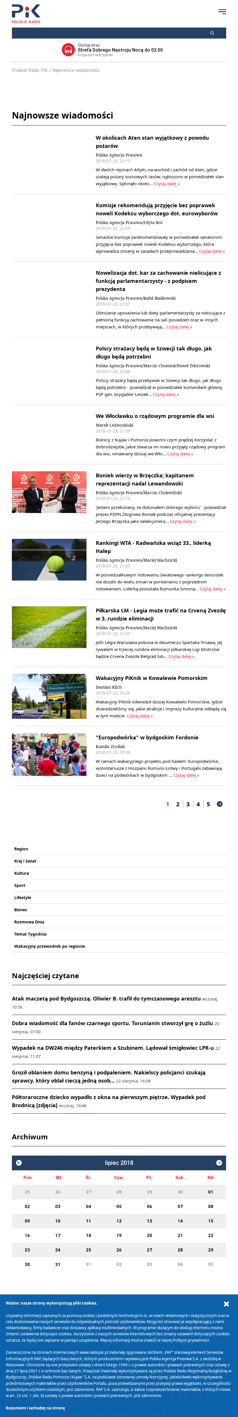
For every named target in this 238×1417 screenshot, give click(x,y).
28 (119, 1192)
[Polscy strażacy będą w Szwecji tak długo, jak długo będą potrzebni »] (49, 371)
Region (21, 849)
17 (57, 1235)
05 (119, 1206)
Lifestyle (22, 897)
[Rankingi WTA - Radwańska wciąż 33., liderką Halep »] (49, 565)
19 (119, 1235)
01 (210, 1192)
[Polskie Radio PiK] (26, 13)
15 (210, 1221)
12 (119, 1221)
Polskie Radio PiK (30, 70)
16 (27, 1235)
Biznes (20, 909)
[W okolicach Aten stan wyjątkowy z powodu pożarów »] (49, 160)
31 (57, 1264)
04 (88, 1206)
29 (149, 1192)
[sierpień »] (219, 1163)
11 (88, 1221)
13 (149, 1221)
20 (149, 1235)
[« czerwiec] (19, 1163)
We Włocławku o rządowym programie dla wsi (155, 415)
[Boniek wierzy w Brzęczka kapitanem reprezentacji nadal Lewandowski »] (49, 498)
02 (27, 1206)
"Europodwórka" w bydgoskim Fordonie (147, 737)
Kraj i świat (25, 861)
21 (180, 1235)
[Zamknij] (226, 1304)
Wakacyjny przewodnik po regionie (49, 946)
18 (88, 1235)
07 (180, 1206)
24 (57, 1250)
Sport (19, 885)
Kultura (21, 873)
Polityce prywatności (191, 1340)
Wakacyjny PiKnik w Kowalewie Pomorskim (152, 677)
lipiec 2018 (119, 1163)
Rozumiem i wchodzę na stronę (35, 1408)
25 (27, 1192)
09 (27, 1221)
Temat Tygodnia (30, 934)
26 (57, 1192)
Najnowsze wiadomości (76, 70)
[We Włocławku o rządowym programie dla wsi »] (49, 434)
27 (88, 1192)
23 (27, 1250)
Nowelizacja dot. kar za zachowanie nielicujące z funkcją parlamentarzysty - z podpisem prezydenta (158, 280)
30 (180, 1192)
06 (149, 1206)
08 (210, 1206)
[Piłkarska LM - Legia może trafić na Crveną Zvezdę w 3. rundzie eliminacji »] (49, 633)
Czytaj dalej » (167, 183)
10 (57, 1221)
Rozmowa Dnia (29, 922)
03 (57, 1206)
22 (210, 1235)
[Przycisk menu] (222, 11)
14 (180, 1221)
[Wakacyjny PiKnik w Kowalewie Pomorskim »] (49, 696)
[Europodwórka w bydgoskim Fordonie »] (49, 755)
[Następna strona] (220, 804)
